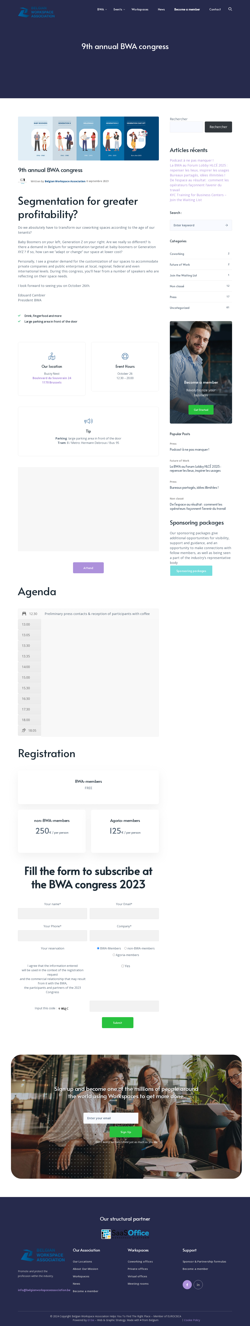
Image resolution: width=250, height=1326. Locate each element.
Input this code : (46, 1008)
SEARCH (226, 225)
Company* (124, 926)
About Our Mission (85, 1269)
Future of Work (180, 264)
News (76, 1283)
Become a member (85, 1291)
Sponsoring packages (191, 571)
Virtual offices (137, 1276)
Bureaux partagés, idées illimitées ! (197, 175)
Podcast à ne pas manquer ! (191, 160)
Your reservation (52, 948)
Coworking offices (140, 1261)
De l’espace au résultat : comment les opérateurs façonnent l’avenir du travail (199, 185)
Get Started (201, 410)
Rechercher (179, 119)
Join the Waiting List (183, 275)
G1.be (90, 1320)
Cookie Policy (192, 1320)
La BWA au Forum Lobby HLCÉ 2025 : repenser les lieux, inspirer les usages (195, 468)
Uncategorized (179, 308)
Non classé (177, 286)
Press (173, 297)
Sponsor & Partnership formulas (204, 1261)
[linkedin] (198, 1284)
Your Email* (124, 904)
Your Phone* (52, 926)
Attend (88, 568)
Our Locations (82, 1261)
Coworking (177, 254)
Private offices (138, 1269)
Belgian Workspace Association (65, 181)
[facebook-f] (187, 1284)
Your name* (52, 904)
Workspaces (81, 1276)
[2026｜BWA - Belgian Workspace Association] (36, 12)
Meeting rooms (138, 1283)
